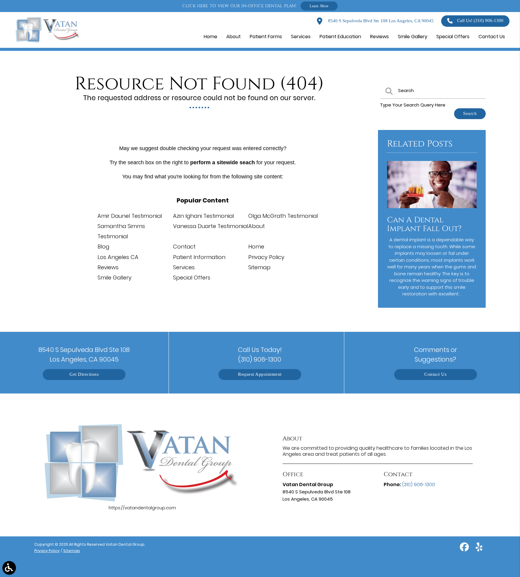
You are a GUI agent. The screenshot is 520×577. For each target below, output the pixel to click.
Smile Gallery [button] (412, 36)
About (256, 226)
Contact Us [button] (491, 36)
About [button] (233, 36)
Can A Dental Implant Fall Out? (424, 224)
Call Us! (480, 20)
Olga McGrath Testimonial (283, 216)
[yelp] (479, 549)
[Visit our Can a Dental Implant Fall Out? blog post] (432, 209)
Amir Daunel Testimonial (130, 216)
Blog (103, 246)
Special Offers (191, 277)
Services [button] (301, 36)
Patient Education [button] (340, 36)
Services (184, 267)
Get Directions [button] (84, 374)
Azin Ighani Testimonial (203, 216)
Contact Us (435, 374)
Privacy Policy (266, 257)
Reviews (108, 267)
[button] (9, 568)
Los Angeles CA (118, 257)
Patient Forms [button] (266, 36)
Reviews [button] (379, 36)
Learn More (319, 6)
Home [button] (210, 36)
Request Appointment (260, 374)
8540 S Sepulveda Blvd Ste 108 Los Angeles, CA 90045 (380, 20)
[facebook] (465, 549)
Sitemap (259, 267)
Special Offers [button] (452, 36)
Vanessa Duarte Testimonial (210, 226)
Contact (184, 246)
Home (256, 246)
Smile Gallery (115, 277)
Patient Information (199, 257)
